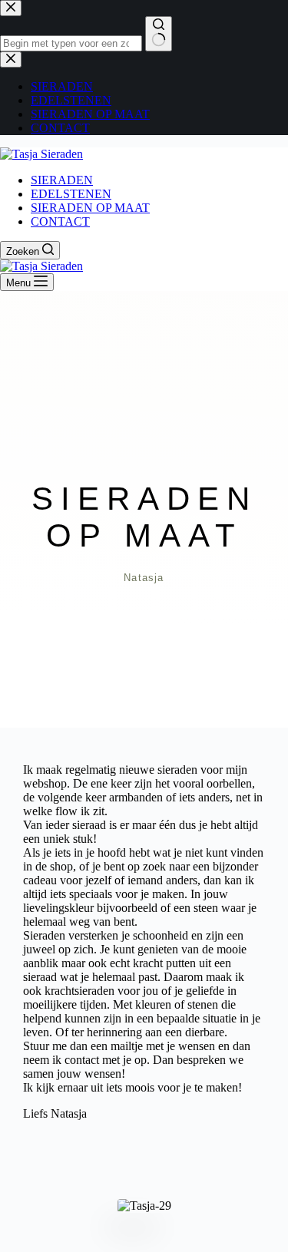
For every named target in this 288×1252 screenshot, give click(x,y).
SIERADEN (62, 180)
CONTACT (60, 221)
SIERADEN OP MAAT (90, 207)
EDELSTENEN (71, 193)
